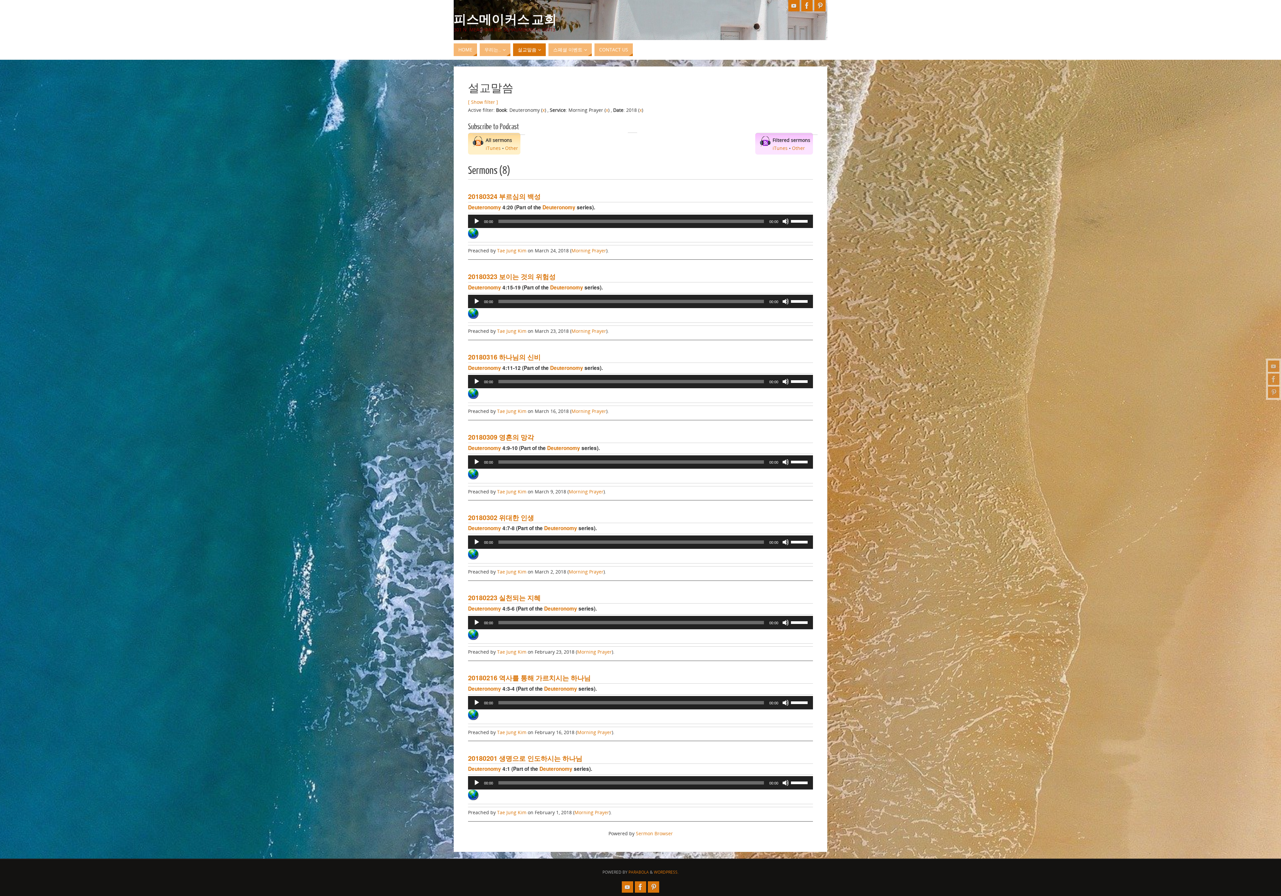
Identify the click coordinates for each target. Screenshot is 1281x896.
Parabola (638, 872)
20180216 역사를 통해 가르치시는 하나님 (529, 677)
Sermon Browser (654, 833)
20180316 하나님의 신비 (504, 357)
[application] (640, 221)
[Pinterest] (1273, 392)
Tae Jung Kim (511, 250)
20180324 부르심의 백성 (504, 196)
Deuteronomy (484, 207)
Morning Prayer (588, 250)
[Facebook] (1273, 379)
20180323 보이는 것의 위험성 (512, 276)
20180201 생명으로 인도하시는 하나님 (525, 758)
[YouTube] (1273, 366)
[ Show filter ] (483, 102)
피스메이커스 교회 (505, 18)
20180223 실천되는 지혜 (504, 597)
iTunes (493, 148)
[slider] (800, 221)
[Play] (476, 221)
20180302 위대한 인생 (501, 517)
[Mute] (785, 221)
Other (511, 148)
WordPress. (666, 872)
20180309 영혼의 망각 (501, 437)
